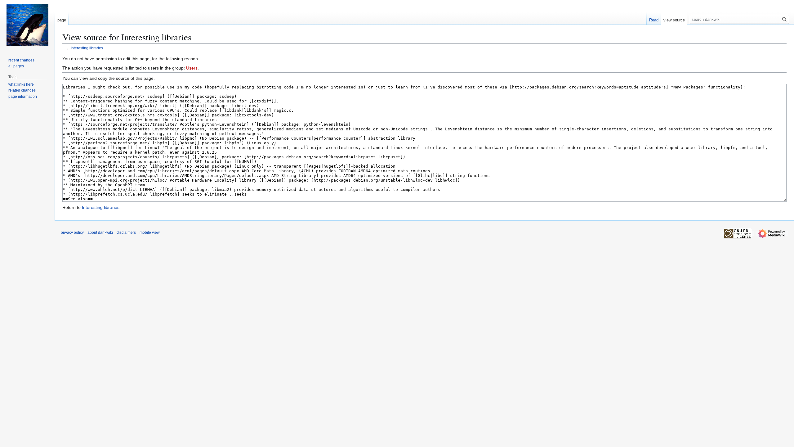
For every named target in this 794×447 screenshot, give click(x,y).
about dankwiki (100, 232)
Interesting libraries (87, 48)
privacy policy (72, 232)
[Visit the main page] (27, 25)
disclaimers (126, 232)
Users (192, 67)
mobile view (150, 232)
